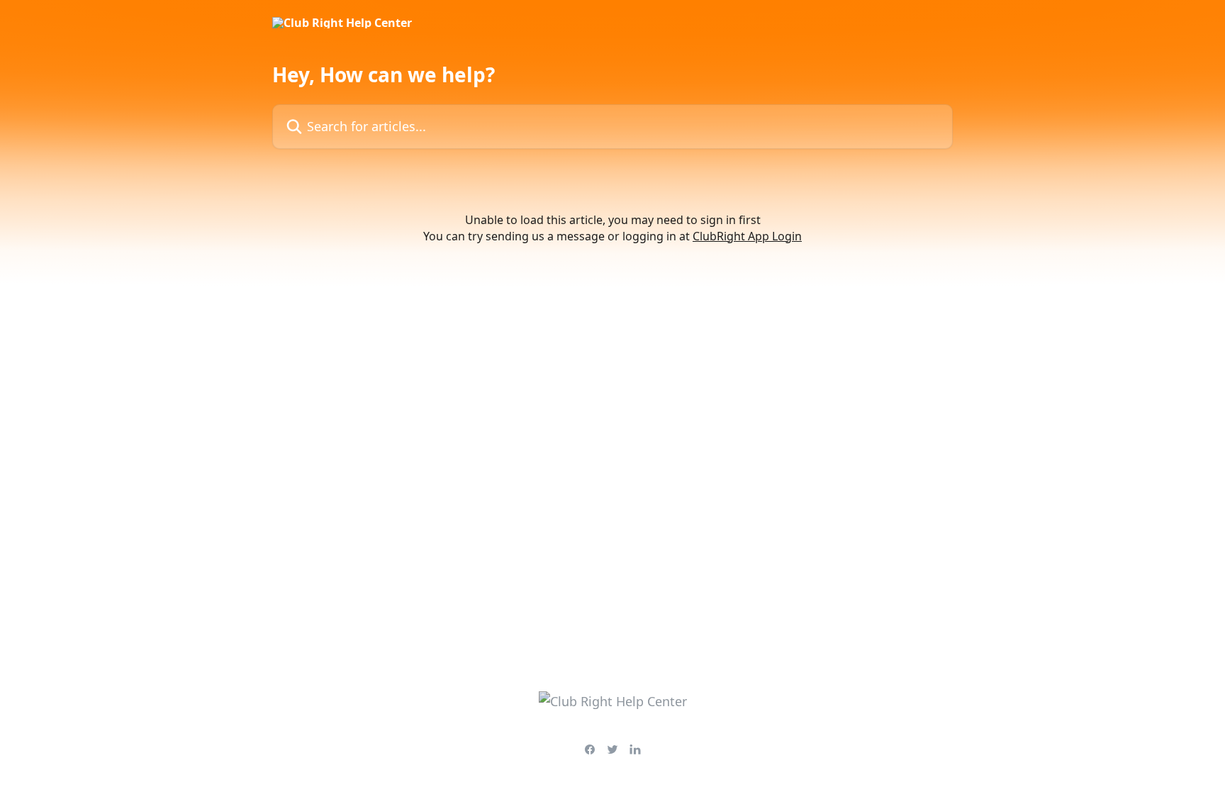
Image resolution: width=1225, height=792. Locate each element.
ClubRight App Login (747, 236)
